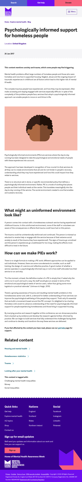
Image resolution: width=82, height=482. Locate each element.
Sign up (12, 450)
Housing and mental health (16, 349)
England (32, 411)
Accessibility (45, 474)
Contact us (9, 430)
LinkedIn (56, 421)
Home (7, 22)
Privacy (8, 474)
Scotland (32, 416)
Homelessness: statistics (15, 356)
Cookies (13, 474)
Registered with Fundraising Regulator (32, 480)
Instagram (57, 416)
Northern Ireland (35, 425)
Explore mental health (18, 22)
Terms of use (21, 474)
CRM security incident (33, 474)
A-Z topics (9, 421)
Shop (7, 425)
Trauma (8, 363)
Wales (31, 421)
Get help (41, 3)
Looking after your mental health (18, 371)
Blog (29, 22)
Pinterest (56, 425)
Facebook (57, 411)
